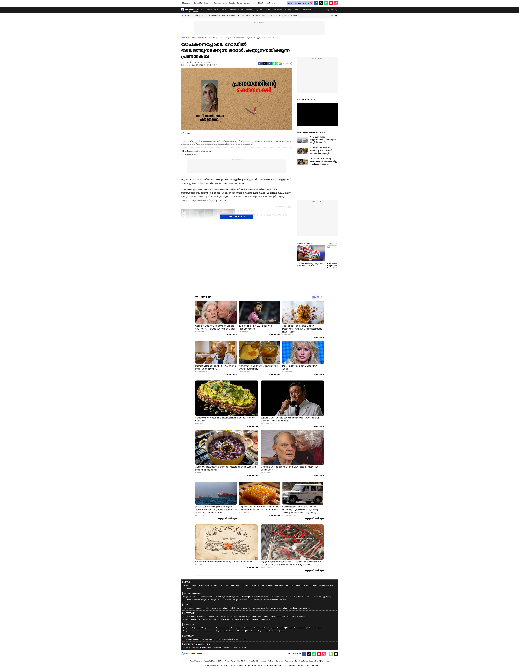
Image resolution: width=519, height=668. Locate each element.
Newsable (197, 3)
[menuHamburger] (332, 10)
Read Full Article (236, 217)
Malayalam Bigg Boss (321, 597)
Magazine (259, 10)
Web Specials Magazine (256, 631)
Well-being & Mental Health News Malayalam (252, 619)
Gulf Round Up (226, 648)
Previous (332, 15)
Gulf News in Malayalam (322, 585)
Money (288, 10)
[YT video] (331, 3)
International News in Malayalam (298, 585)
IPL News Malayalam (279, 608)
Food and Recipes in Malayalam (243, 616)
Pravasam (277, 10)
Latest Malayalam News (229, 585)
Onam (196, 15)
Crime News (278, 585)
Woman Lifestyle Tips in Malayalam (196, 619)
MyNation (271, 3)
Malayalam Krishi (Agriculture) (213, 628)
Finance (243, 639)
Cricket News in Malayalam (216, 608)
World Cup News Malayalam (300, 608)
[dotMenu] (317, 10)
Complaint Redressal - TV (286, 661)
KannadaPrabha (220, 3)
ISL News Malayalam (261, 608)
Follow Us (287, 63)
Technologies (217, 639)
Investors (325, 661)
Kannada (207, 3)
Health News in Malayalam (268, 616)
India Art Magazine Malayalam (238, 628)
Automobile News (203, 639)
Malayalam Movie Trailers (281, 597)
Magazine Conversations (296, 628)
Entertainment (236, 10)
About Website (196, 661)
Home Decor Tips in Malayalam (293, 616)
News (223, 10)
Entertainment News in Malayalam (214, 597)
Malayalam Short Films (238, 597)
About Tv (207, 661)
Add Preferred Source (298, 3)
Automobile (307, 10)
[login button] (328, 10)
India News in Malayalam (250, 585)
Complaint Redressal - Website (262, 661)
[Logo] (192, 10)
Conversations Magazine (214, 631)
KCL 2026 (231, 15)
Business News (188, 639)
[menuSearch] (336, 10)
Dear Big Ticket (240, 648)
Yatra (296, 10)
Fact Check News (231, 639)
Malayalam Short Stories (192, 631)
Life (268, 10)
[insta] (336, 3)
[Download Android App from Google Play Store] (331, 654)
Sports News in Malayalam (193, 608)
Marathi (261, 3)
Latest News (212, 10)
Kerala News (267, 585)
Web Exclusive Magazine (235, 631)
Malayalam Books (259, 628)
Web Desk (205, 62)
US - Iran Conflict (244, 15)
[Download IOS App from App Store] (336, 654)
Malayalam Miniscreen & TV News (246, 600)
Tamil (239, 3)
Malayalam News (189, 585)
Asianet (191, 653)
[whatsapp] (326, 3)
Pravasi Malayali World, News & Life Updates (200, 648)
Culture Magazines (314, 628)
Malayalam (186, 3)
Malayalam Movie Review (259, 597)
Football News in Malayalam (240, 608)
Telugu (232, 3)
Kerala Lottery (275, 15)
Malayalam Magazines (191, 628)
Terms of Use (217, 661)
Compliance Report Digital (309, 661)
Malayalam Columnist (276, 628)
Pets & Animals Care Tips (223, 619)
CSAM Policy (242, 661)
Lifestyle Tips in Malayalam (218, 616)
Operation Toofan (260, 15)
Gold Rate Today (290, 15)
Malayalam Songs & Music (220, 600)
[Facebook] (316, 3)
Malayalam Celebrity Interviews (274, 600)
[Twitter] (321, 3)
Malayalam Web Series (302, 597)
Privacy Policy (230, 661)
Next (336, 15)
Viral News (186, 588)
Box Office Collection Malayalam (195, 600)
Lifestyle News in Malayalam (194, 616)
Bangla (246, 3)
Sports (248, 10)
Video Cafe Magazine (275, 631)
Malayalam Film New (190, 597)
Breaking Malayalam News (207, 585)
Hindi (254, 3)
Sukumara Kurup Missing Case (213, 15)
